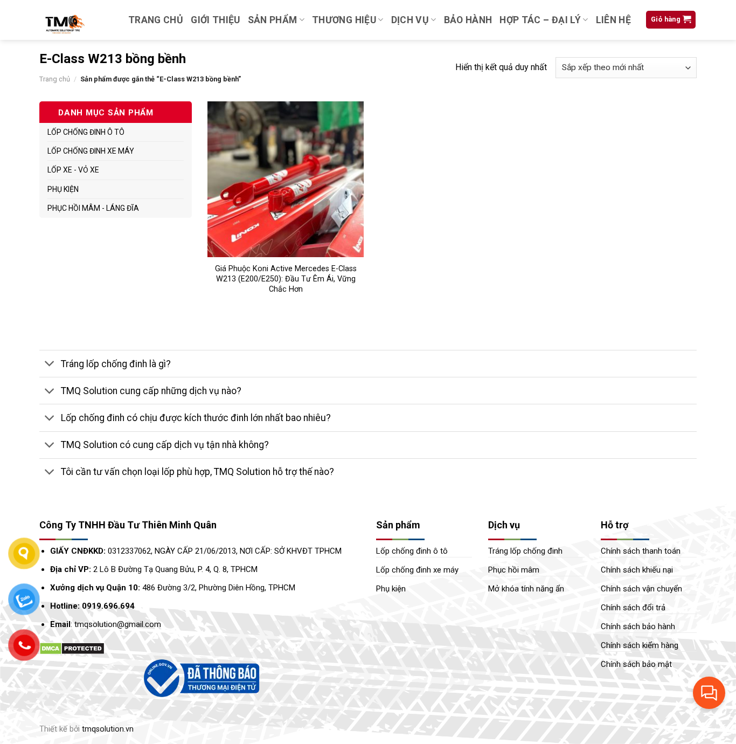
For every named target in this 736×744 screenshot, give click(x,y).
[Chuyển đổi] (49, 364)
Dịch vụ (410, 20)
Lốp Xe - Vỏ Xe (73, 170)
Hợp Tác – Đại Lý (540, 20)
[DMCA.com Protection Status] (72, 648)
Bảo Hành (468, 20)
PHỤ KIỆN (63, 189)
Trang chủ (155, 20)
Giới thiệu (215, 20)
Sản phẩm (272, 20)
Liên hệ (613, 20)
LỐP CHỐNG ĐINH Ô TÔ (85, 132)
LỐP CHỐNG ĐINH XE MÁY (90, 151)
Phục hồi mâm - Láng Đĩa (93, 208)
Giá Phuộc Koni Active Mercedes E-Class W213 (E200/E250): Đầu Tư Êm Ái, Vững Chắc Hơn (286, 278)
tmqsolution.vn (108, 729)
